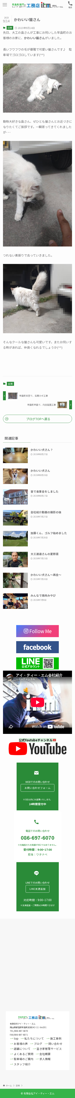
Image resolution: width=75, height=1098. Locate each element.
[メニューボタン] (5, 5)
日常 (10, 27)
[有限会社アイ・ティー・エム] (37, 5)
